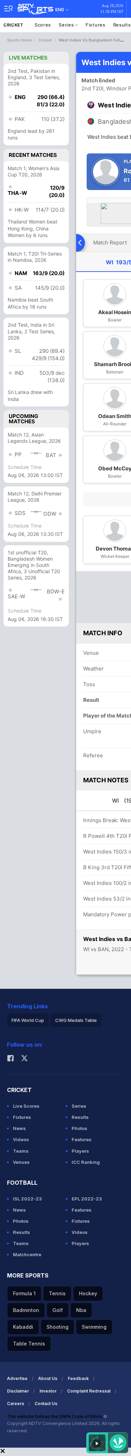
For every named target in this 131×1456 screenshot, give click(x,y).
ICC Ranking (86, 1162)
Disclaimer (18, 1391)
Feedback (78, 1378)
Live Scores (26, 1106)
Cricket (13, 25)
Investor (48, 1391)
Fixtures (95, 25)
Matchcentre (27, 1254)
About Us (47, 1378)
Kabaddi (23, 1327)
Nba (81, 1310)
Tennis (57, 1293)
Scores (43, 25)
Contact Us (46, 1403)
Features (82, 1139)
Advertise (17, 1378)
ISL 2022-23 (27, 1198)
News (19, 1128)
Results (80, 1117)
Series (67, 25)
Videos (21, 1139)
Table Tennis (29, 1344)
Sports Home (19, 40)
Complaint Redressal (88, 1391)
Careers (15, 1403)
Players (80, 1151)
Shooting (57, 1327)
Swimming (94, 1327)
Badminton (26, 1310)
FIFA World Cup (28, 1020)
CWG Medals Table (76, 1020)
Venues (21, 1162)
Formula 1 (24, 1293)
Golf (57, 1310)
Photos (79, 1128)
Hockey (88, 1293)
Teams (21, 1151)
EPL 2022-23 (87, 1198)
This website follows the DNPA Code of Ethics (55, 1416)
